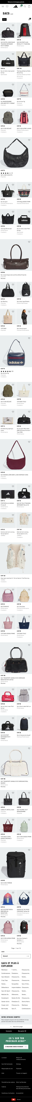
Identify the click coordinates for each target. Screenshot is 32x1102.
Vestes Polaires (24, 991)
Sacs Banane (5, 977)
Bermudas (4, 1008)
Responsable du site (7, 1068)
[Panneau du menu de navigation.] (3, 6)
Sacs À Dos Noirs (25, 984)
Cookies (4, 1086)
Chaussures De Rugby (25, 970)
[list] (13, 19)
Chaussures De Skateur (25, 974)
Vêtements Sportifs (15, 995)
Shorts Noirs (26, 1001)
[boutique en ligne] (15, 7)
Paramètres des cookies (8, 1082)
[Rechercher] (25, 6)
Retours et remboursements (21, 1058)
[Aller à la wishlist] (7, 6)
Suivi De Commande (7, 1064)
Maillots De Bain (4, 995)
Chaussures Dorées (15, 981)
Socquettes (15, 984)
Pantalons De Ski (16, 1002)
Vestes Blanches (25, 995)
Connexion (9, 1031)
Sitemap (18, 1064)
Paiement (18, 1068)
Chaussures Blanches (15, 991)
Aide (3, 1073)
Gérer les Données (21, 1082)
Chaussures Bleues (15, 977)
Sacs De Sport (5, 991)
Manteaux (4, 970)
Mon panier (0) (22, 1031)
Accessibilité (19, 1093)
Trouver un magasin (21, 1073)
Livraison (4, 1057)
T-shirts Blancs (14, 970)
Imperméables (16, 987)
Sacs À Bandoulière (15, 1009)
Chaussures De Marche (25, 981)
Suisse (19, 1099)
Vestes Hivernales (25, 977)
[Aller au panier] (29, 6)
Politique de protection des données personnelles (23, 1087)
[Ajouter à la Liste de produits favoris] (13, 25)
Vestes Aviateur (4, 984)
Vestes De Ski (16, 998)
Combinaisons (5, 973)
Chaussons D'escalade (25, 988)
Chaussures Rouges (15, 1005)
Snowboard (4, 998)
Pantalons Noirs (15, 974)
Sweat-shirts (5, 1001)
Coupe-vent (5, 1005)
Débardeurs (5, 987)
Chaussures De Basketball (26, 998)
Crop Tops (4, 980)
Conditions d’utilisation (8, 1093)
